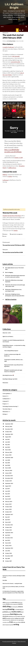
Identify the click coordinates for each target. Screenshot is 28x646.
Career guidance (6, 393)
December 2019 (9, 475)
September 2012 (9, 548)
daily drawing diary (14, 606)
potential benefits (15, 62)
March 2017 (8, 522)
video (19, 622)
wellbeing (22, 622)
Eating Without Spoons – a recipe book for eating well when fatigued (14, 346)
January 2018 (8, 509)
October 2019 (8, 480)
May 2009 (7, 558)
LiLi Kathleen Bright (14, 6)
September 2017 (9, 514)
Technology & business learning (10, 406)
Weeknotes (5, 33)
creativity (20, 604)
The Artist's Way (6, 409)
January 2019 (8, 504)
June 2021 (7, 442)
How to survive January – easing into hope (12, 583)
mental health (15, 616)
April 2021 (7, 447)
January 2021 (8, 455)
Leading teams (6, 398)
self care (16, 620)
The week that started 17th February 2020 (14, 245)
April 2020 (7, 465)
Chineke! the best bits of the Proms (12, 215)
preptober (8, 618)
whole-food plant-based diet (8, 624)
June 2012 (7, 550)
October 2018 (8, 506)
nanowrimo (22, 616)
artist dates (14, 602)
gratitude (5, 612)
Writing (4, 414)
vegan (17, 622)
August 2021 (8, 436)
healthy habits (16, 612)
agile (6, 602)
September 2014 (9, 532)
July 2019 (7, 488)
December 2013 (9, 537)
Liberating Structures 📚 (8, 375)
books (7, 604)
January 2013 (8, 545)
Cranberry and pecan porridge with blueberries (12, 355)
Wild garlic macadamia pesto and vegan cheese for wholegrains (13, 370)
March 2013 (8, 543)
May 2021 (7, 444)
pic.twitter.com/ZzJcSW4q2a (12, 152)
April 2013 (7, 540)
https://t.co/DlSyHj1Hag (11, 150)
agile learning (9, 602)
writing (16, 624)
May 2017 (7, 517)
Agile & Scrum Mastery (8, 336)
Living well (5, 401)
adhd (4, 602)
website (16, 230)
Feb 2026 (5, 580)
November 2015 (9, 524)
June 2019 (7, 491)
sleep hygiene (21, 620)
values (14, 622)
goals (22, 609)
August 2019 (8, 486)
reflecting (20, 618)
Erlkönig (5, 174)
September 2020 (9, 457)
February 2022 (8, 426)
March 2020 (8, 467)
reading (16, 618)
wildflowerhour (12, 168)
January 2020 (8, 473)
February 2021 (8, 452)
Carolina (14, 643)
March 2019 (8, 499)
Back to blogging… (9, 272)
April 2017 (7, 519)
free (15, 609)
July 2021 (7, 439)
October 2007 (8, 561)
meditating (10, 616)
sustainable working (6, 622)
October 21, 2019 (18, 157)
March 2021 (8, 449)
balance (5, 234)
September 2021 (9, 434)
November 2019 (9, 478)
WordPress (14, 641)
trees (11, 622)
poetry (5, 618)
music (5, 236)
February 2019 (8, 501)
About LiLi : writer (7, 332)
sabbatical (13, 620)
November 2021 (9, 429)
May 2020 (7, 462)
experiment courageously (16, 234)
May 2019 (7, 493)
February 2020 (8, 470)
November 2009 (9, 555)
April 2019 (7, 496)
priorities (12, 618)
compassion (15, 604)
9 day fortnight (16, 56)
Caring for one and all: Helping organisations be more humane (13, 340)
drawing (10, 609)
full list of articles (10, 299)
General (4, 396)
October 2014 (8, 530)
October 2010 (8, 553)
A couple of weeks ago (8, 47)
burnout (11, 604)
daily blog (6, 606)
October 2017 (8, 511)
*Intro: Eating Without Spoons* (11, 350)
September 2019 (9, 483)
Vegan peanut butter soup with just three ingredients (13, 365)
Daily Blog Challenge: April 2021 (10, 379)
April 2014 (7, 535)
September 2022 (9, 423)
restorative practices (6, 620)
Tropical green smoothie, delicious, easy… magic (13, 360)
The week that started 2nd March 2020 (13, 252)
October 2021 (8, 431)
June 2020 (7, 460)
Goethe (10, 176)
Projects (5, 403)
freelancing (18, 609)
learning (13, 614)
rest (23, 618)
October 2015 (8, 527)
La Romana (5, 180)
